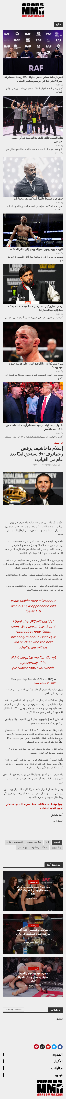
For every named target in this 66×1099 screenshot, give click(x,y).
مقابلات (57, 1068)
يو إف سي (22, 847)
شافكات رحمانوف (39, 847)
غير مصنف (58, 442)
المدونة (57, 1054)
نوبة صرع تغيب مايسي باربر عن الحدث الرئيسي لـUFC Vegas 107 (33, 890)
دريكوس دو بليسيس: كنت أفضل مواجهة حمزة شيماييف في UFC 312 (33, 933)
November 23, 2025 (45, 683)
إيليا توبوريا (56, 847)
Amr (35, 464)
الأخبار (58, 1061)
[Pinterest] (36, 1046)
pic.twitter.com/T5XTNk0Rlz (33, 668)
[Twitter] (54, 1046)
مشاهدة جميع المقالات (13, 1009)
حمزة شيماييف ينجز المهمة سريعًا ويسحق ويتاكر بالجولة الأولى (33, 976)
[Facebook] (60, 1046)
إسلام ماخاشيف (34, 842)
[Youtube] (48, 1046)
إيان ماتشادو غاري (14, 842)
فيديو (59, 1075)
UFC (47, 842)
